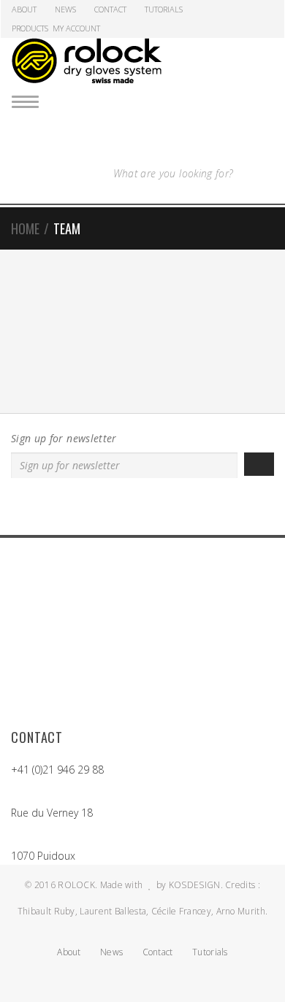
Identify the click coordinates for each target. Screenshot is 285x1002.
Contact (110, 9)
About (24, 9)
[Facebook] (134, 509)
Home (25, 228)
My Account (76, 28)
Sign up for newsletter (64, 438)
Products (30, 28)
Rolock (76, 885)
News (65, 9)
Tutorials (164, 9)
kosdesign (195, 885)
